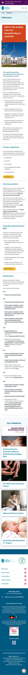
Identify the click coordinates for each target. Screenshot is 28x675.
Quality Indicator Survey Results (14, 664)
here (12, 3)
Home (3, 13)
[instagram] (14, 560)
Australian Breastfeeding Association (16, 653)
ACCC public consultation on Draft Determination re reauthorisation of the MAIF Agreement (14, 307)
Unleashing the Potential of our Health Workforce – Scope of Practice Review (14, 342)
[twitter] (11, 562)
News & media (5, 572)
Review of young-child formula (13, 294)
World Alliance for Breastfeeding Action (13, 211)
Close (25, 2)
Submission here (18, 377)
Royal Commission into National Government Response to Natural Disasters (13, 391)
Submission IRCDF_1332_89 (16, 336)
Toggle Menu (26, 8)
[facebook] (11, 560)
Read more (8, 176)
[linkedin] (14, 562)
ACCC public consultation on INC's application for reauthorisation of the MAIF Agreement (14, 313)
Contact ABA (5, 583)
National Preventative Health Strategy (14, 396)
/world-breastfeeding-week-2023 (9, 518)
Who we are (4, 569)
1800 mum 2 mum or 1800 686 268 (14, 597)
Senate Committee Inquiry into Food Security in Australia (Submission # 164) (14, 355)
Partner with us (5, 576)
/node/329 (3, 491)
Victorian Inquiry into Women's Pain (14, 302)
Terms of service (5, 580)
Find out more (8, 268)
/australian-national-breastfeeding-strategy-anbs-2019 (13, 427)
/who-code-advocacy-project (8, 461)
